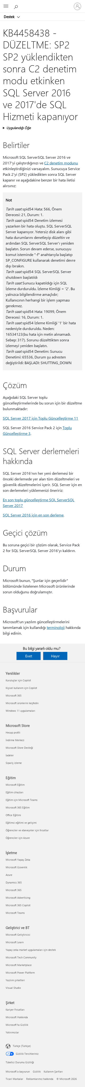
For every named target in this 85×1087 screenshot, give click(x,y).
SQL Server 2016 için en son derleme (33, 514)
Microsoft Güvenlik (16, 867)
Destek (9, 16)
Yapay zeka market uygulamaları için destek (31, 950)
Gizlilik (37, 1071)
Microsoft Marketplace (19, 965)
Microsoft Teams (15, 913)
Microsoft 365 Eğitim (18, 807)
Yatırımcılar (12, 1032)
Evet (28, 655)
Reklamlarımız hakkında (39, 1079)
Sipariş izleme (14, 763)
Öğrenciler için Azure (18, 838)
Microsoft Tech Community (21, 957)
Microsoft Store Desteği (19, 747)
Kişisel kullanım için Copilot (21, 688)
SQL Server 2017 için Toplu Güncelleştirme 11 (40, 418)
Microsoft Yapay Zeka (18, 859)
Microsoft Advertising (18, 897)
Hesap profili (13, 732)
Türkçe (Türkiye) (22, 1046)
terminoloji (56, 627)
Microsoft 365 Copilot (18, 905)
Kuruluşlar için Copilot (18, 680)
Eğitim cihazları (14, 792)
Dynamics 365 (14, 882)
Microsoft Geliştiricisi (18, 934)
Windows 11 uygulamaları (20, 710)
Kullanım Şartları (53, 1071)
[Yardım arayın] (17, 6)
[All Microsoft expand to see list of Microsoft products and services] (6, 6)
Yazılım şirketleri (15, 980)
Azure (9, 875)
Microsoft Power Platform (20, 972)
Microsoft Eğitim (15, 784)
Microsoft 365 (13, 695)
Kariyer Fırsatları (15, 1009)
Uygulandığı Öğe (18, 127)
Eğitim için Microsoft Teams (22, 800)
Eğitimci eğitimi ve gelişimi (21, 822)
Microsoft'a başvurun (18, 1071)
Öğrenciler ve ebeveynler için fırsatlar (27, 830)
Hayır (55, 655)
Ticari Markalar (14, 1079)
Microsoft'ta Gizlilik (17, 1025)
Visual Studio (13, 987)
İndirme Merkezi (15, 740)
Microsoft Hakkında (17, 1017)
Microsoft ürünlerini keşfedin (22, 703)
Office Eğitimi (13, 815)
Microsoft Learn (15, 942)
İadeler (10, 755)
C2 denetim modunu (61, 162)
